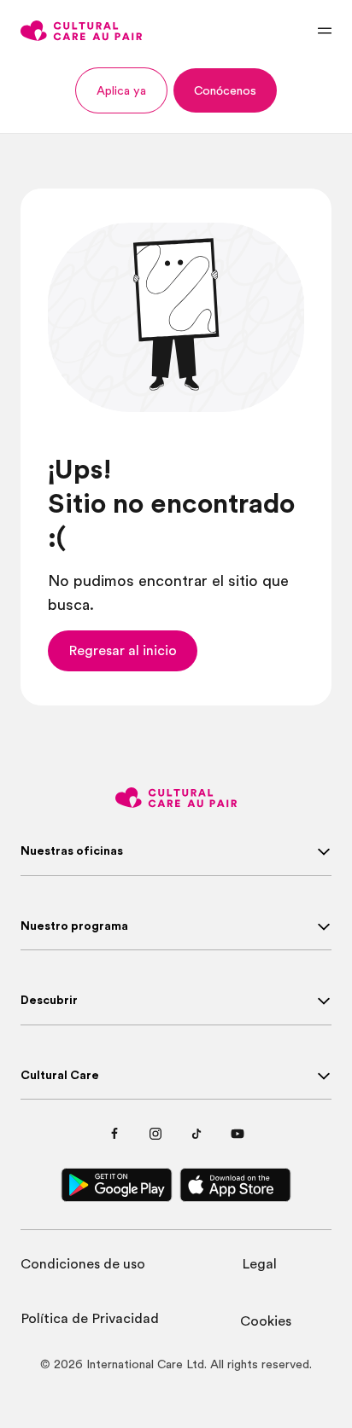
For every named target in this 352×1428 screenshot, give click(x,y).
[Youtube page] (237, 1134)
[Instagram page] (155, 1134)
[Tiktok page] (196, 1134)
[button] (121, 90)
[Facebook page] (114, 1134)
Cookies (265, 1321)
